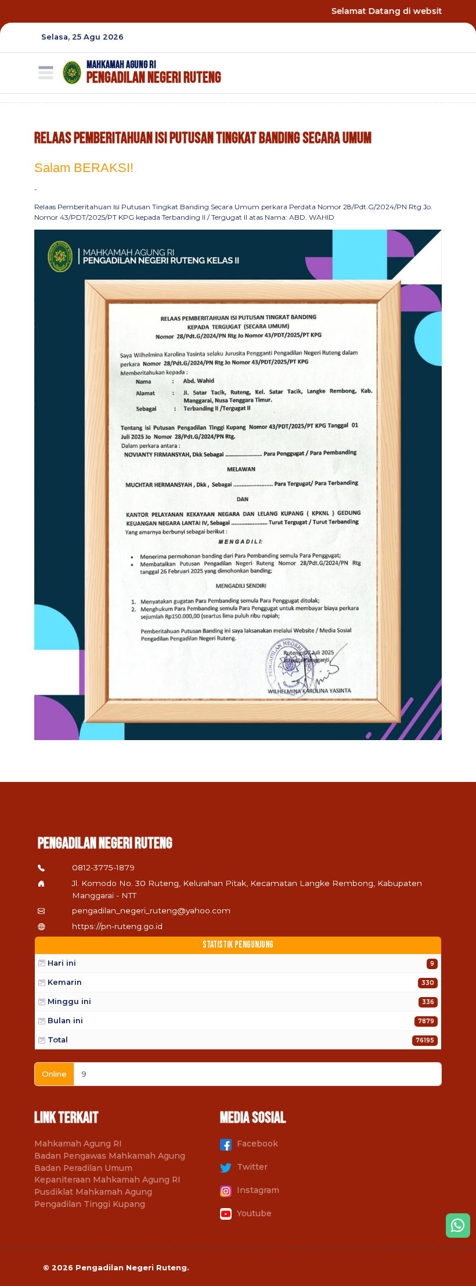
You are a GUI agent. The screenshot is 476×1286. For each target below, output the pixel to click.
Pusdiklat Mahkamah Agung (93, 1191)
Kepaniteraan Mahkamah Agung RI (107, 1179)
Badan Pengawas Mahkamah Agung (109, 1155)
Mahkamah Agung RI (78, 1143)
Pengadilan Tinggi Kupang (89, 1204)
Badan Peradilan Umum (83, 1168)
